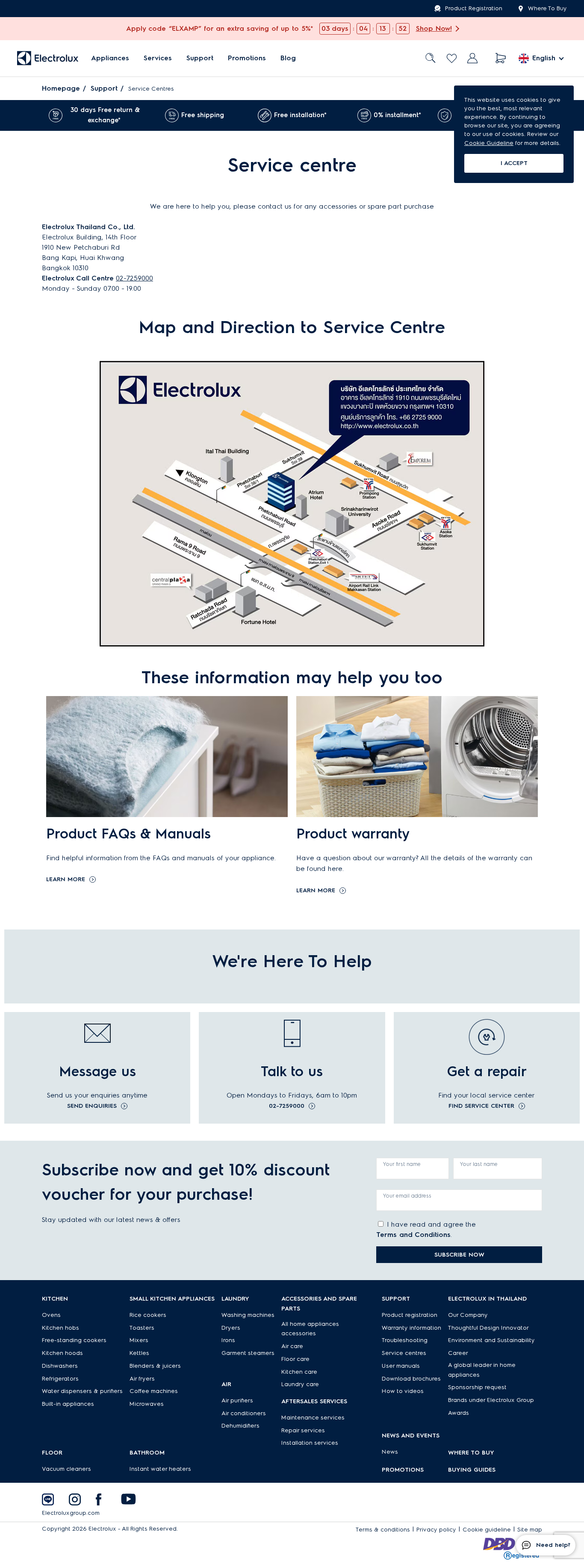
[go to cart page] (501, 58)
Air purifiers (237, 1400)
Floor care (295, 1359)
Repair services (303, 1430)
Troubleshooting (405, 1340)
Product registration (409, 1315)
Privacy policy (436, 1529)
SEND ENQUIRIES (92, 1106)
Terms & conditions (383, 1529)
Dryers (230, 1327)
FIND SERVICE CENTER (481, 1106)
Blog (288, 58)
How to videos (403, 1391)
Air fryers (142, 1378)
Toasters (142, 1327)
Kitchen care (299, 1371)
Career (458, 1353)
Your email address (407, 1195)
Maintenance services (313, 1417)
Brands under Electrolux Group (491, 1400)
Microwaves (147, 1404)
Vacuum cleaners (66, 1469)
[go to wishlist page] (451, 58)
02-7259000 (134, 278)
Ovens (51, 1315)
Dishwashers (60, 1365)
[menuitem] (110, 58)
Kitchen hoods (62, 1353)
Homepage (61, 88)
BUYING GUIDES (472, 1469)
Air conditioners (243, 1413)
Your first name (402, 1164)
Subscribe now (459, 1254)
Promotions (247, 58)
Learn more (65, 879)
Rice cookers (148, 1315)
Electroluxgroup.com (71, 1513)
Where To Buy (547, 8)
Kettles (139, 1353)
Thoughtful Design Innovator (488, 1327)
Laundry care (300, 1384)
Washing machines (247, 1315)
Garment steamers (247, 1353)
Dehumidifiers (240, 1425)
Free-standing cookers (74, 1340)
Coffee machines (154, 1391)
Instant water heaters (160, 1469)
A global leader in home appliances (482, 1369)
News (390, 1451)
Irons (228, 1340)
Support (199, 58)
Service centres (404, 1353)
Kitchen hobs (60, 1327)
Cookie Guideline (488, 143)
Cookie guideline (487, 1529)
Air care (292, 1346)
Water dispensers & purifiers (82, 1391)
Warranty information (411, 1327)
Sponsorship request (477, 1387)
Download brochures (411, 1378)
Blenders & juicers (155, 1365)
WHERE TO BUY (471, 1452)
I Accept (514, 163)
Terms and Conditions (413, 1235)
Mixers (139, 1340)
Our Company (468, 1315)
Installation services (309, 1442)
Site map (529, 1529)
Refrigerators (60, 1378)
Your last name (479, 1164)
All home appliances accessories (310, 1328)
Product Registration (473, 8)
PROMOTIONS (403, 1469)
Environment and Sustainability (491, 1340)
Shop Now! (434, 28)
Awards (458, 1412)
